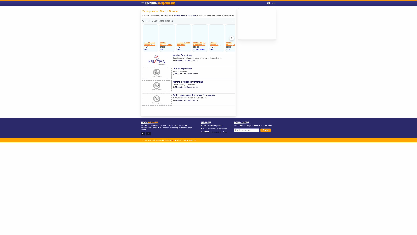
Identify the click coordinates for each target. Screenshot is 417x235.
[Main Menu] (143, 3)
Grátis (225, 132)
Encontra (160, 3)
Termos (143, 140)
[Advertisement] (255, 24)
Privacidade (151, 140)
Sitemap (159, 140)
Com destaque (216, 132)
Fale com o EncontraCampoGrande (215, 129)
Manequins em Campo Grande (185, 15)
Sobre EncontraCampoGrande (213, 126)
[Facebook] (143, 134)
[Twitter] (148, 134)
